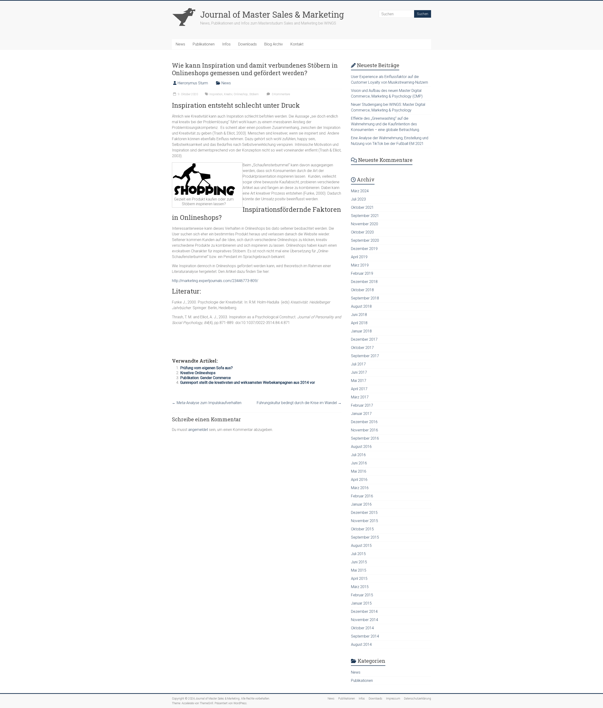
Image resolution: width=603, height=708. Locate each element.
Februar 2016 (362, 496)
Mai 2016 (358, 471)
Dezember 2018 (364, 281)
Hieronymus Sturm (193, 83)
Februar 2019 (362, 273)
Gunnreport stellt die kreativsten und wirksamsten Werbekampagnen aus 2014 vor (247, 382)
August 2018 (361, 306)
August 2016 (361, 446)
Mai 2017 (358, 380)
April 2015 (359, 578)
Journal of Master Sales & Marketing (272, 14)
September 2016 (365, 438)
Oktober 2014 (362, 628)
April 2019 (359, 257)
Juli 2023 (358, 199)
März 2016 (360, 488)
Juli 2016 (358, 455)
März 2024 (360, 191)
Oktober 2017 (362, 347)
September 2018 (365, 298)
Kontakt (296, 44)
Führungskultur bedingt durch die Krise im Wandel (299, 403)
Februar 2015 (362, 595)
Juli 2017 (358, 364)
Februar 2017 (362, 405)
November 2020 (364, 224)
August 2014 (361, 644)
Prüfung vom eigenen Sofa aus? (206, 368)
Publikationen (204, 44)
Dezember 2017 (364, 339)
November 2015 (364, 521)
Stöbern (254, 94)
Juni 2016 (359, 463)
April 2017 (359, 389)
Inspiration (216, 94)
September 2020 (365, 240)
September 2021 (365, 215)
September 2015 (365, 537)
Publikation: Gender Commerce (205, 378)
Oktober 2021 (362, 207)
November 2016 (364, 430)
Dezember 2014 (364, 611)
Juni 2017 (359, 372)
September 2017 (365, 356)
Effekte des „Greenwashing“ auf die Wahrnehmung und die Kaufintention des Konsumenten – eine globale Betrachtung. (385, 124)
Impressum (393, 698)
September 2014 (365, 636)
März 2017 (360, 397)
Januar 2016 (361, 504)
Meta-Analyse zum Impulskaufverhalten (206, 403)
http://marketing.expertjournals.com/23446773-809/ (215, 280)
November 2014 (364, 620)
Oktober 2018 (362, 290)
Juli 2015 (358, 554)
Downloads (247, 44)
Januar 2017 (361, 413)
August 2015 (361, 545)
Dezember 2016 (364, 422)
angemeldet (198, 429)
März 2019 (360, 265)
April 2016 (359, 479)
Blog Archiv (273, 44)
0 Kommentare (280, 94)
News (180, 44)
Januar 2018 (361, 331)
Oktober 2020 (362, 232)
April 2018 (359, 323)
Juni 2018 (359, 314)
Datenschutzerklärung (417, 698)
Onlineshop (241, 94)
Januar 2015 (361, 603)
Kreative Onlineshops (198, 373)
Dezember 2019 (364, 248)
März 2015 (360, 587)
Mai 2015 (358, 570)
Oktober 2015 (362, 529)
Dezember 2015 (364, 512)
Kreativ (228, 94)
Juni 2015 (359, 562)
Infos (226, 44)
